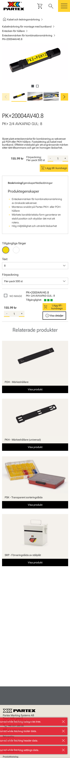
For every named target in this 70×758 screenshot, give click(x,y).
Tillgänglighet (33, 299)
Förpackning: (34, 157)
